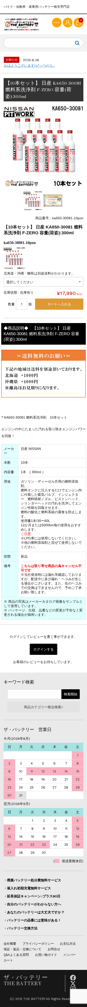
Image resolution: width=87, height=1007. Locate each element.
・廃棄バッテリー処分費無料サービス (32, 880)
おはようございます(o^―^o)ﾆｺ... (29, 65)
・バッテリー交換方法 (20, 928)
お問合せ (54, 949)
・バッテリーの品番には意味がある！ (32, 920)
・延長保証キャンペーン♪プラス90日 (32, 896)
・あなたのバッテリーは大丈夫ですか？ (34, 912)
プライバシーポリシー (38, 943)
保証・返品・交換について (22, 949)
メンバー (69, 955)
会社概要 (10, 943)
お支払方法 (68, 943)
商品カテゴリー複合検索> (43, 707)
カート (8, 960)
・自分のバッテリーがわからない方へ (32, 904)
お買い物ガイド (46, 955)
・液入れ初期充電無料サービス (27, 888)
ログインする (43, 649)
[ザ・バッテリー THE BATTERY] (22, 24)
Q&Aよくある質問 (16, 955)
